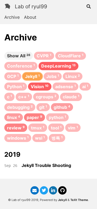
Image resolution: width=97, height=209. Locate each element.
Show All (18, 55)
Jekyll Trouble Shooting (46, 165)
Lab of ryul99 (31, 6)
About (30, 17)
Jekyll (62, 200)
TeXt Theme (79, 200)
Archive (12, 17)
